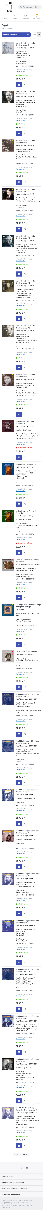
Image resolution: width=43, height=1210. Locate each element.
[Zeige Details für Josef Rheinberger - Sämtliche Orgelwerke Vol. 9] (8, 699)
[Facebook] (16, 1168)
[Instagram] (21, 1168)
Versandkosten (20, 71)
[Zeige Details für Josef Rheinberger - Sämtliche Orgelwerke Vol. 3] (8, 879)
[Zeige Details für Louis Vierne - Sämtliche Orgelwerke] (8, 426)
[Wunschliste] (25, 84)
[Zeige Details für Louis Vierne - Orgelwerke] (8, 469)
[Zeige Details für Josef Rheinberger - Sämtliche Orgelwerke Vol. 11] (8, 974)
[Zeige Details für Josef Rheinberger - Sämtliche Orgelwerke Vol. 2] (8, 926)
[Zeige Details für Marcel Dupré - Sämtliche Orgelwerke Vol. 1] (8, 380)
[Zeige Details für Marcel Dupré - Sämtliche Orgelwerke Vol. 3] (8, 145)
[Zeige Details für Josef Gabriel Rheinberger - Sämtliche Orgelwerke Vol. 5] (8, 1113)
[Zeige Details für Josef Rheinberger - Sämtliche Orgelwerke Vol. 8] (8, 746)
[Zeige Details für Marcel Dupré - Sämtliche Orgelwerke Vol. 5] (8, 48)
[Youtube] (27, 1168)
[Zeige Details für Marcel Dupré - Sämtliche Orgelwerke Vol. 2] (8, 194)
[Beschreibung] (38, 84)
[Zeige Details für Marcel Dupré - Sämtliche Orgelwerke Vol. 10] (8, 331)
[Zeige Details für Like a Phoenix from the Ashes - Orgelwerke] (8, 565)
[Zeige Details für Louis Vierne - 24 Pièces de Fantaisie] (8, 516)
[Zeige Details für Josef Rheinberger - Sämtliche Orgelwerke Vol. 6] (8, 836)
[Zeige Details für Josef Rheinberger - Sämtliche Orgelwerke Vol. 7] (8, 795)
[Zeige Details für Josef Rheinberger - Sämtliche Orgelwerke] (8, 1064)
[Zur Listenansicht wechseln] (39, 34)
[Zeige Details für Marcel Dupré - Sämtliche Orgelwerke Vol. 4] (8, 97)
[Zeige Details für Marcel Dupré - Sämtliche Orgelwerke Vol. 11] (8, 286)
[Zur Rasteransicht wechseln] (35, 34)
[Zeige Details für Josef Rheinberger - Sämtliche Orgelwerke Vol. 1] (8, 1021)
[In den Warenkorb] (19, 84)
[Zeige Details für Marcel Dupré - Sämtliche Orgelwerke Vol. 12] (8, 241)
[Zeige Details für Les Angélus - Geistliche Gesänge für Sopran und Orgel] (8, 610)
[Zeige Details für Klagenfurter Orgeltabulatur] (8, 656)
